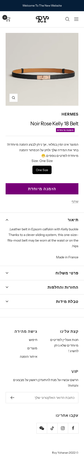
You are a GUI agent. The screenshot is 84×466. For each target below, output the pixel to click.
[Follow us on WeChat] (41, 428)
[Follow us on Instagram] (62, 428)
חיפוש (33, 340)
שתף (75, 201)
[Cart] (8, 19)
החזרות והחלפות (63, 287)
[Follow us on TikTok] (52, 428)
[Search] (67, 19)
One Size (42, 169)
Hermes (70, 114)
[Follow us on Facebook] (73, 428)
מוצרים (32, 348)
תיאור (73, 219)
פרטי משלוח (67, 273)
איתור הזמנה (28, 356)
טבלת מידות (67, 301)
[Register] (12, 397)
